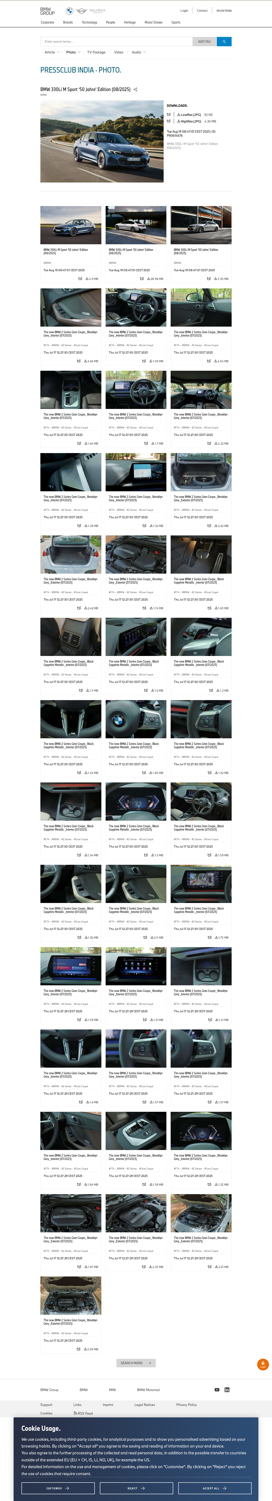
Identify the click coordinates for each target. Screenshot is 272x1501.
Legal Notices (145, 1405)
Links (78, 1405)
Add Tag (204, 41)
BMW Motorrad (148, 1390)
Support (46, 1405)
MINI (112, 1390)
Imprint (108, 1405)
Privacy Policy (186, 1405)
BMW (84, 1390)
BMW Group (49, 1390)
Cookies (46, 1413)
